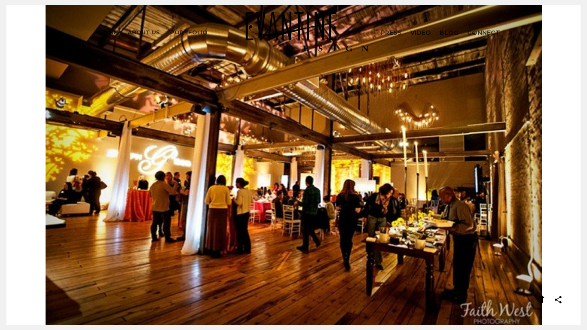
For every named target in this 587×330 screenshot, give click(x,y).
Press (391, 33)
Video (420, 33)
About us (144, 32)
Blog (449, 33)
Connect (483, 33)
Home (108, 32)
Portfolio (189, 32)
